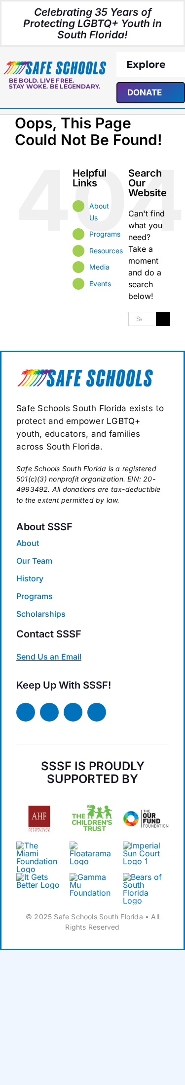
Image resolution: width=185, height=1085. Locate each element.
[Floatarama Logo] (92, 845)
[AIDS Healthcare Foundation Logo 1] (39, 803)
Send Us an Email (48, 657)
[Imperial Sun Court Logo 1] (143, 845)
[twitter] (49, 712)
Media (99, 267)
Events (100, 283)
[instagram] (73, 712)
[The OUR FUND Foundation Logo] (146, 800)
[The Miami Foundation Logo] (39, 845)
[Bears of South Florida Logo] (84, 372)
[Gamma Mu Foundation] (92, 877)
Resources (106, 250)
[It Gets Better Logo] (39, 877)
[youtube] (96, 712)
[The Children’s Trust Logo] (92, 800)
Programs (104, 234)
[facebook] (25, 712)
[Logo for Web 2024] (54, 64)
